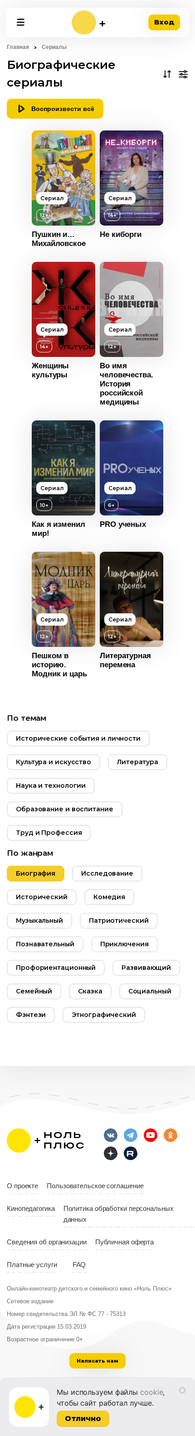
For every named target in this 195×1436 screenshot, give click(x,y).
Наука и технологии (51, 785)
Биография (35, 873)
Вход (164, 22)
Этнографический (104, 1015)
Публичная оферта (124, 1242)
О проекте (22, 1186)
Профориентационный (56, 968)
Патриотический (119, 920)
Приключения (124, 944)
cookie (151, 1392)
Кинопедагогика (31, 1208)
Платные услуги (32, 1264)
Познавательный (45, 944)
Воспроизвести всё (62, 108)
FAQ (79, 1264)
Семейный (34, 991)
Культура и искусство (53, 762)
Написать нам (97, 1361)
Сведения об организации (47, 1242)
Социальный (149, 991)
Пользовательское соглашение (95, 1186)
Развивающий (146, 968)
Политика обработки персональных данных (118, 1214)
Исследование (107, 873)
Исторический (42, 897)
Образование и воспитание (64, 809)
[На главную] (88, 22)
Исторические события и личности (78, 738)
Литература (137, 762)
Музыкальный (39, 920)
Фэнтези (31, 1015)
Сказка (90, 991)
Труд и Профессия (49, 833)
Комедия (109, 897)
